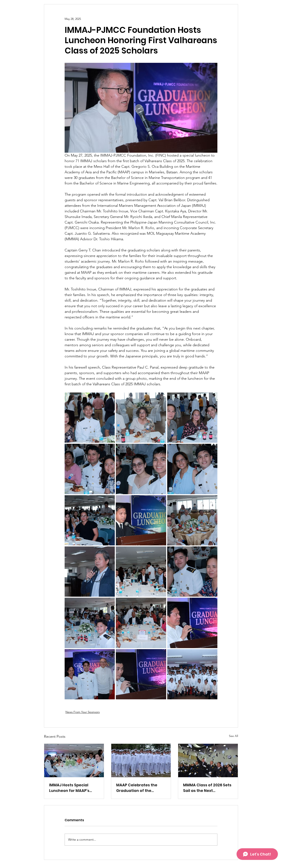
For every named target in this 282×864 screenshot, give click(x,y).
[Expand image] (90, 418)
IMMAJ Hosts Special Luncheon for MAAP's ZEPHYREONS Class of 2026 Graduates (69, 787)
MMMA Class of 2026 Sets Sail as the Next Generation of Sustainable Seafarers (207, 787)
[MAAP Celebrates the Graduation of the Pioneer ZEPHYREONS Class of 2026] (141, 760)
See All (233, 736)
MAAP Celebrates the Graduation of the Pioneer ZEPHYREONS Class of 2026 (136, 787)
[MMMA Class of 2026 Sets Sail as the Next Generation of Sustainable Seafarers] (208, 760)
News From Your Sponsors (82, 712)
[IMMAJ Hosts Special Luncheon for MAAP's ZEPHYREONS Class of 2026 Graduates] (74, 760)
